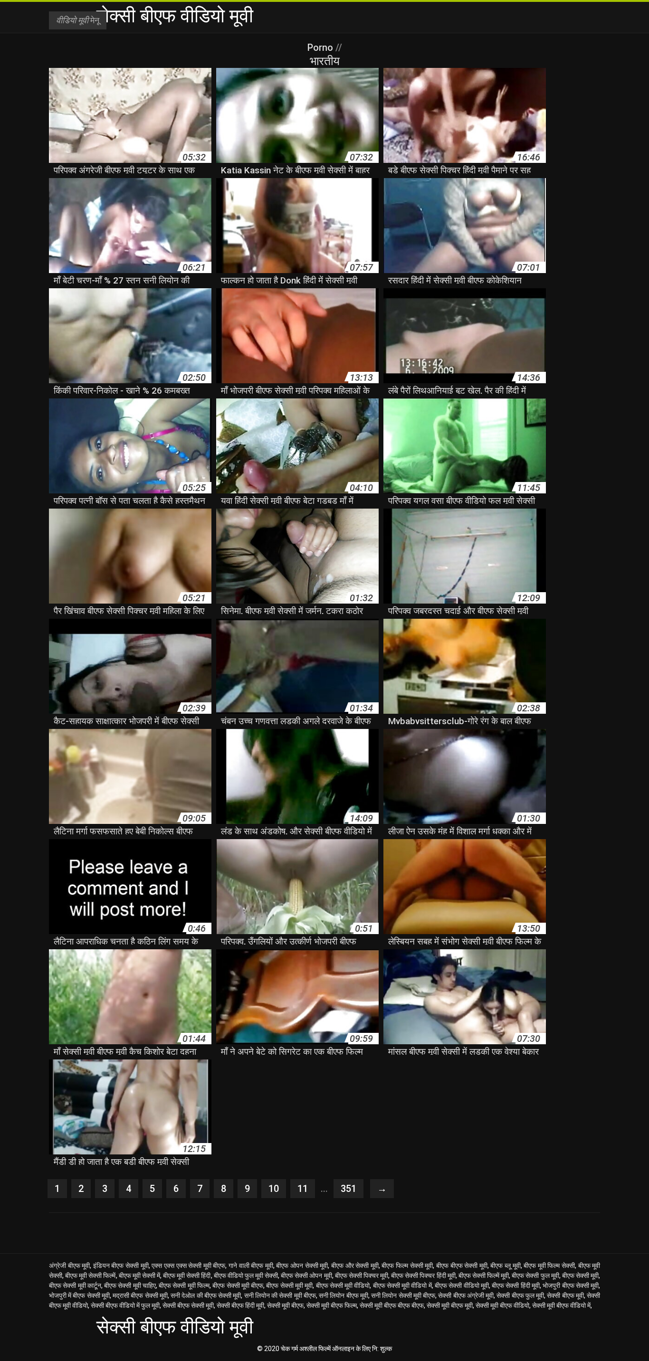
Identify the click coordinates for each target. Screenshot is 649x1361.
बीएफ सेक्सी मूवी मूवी (289, 1285)
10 (273, 1188)
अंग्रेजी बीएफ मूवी (69, 1265)
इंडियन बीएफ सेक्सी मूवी (121, 1265)
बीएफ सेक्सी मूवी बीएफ (237, 1285)
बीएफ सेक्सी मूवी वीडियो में (402, 1285)
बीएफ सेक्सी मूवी (580, 1275)
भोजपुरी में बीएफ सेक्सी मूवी (79, 1295)
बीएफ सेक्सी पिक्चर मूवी (361, 1275)
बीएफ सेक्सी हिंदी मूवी (516, 1285)
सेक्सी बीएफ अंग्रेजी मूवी (466, 1295)
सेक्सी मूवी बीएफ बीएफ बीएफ (392, 1305)
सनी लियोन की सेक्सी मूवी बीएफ (280, 1295)
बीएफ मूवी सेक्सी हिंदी (186, 1275)
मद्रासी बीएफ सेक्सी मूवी (140, 1295)
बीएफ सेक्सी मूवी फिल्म (184, 1285)
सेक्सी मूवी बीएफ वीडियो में (561, 1305)
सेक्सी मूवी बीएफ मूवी (450, 1305)
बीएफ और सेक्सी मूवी (355, 1265)
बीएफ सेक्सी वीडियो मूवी (462, 1285)
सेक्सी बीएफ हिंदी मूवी (240, 1305)
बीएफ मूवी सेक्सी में (139, 1275)
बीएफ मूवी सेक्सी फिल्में (90, 1275)
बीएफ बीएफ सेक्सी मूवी (461, 1265)
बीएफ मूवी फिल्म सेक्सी (549, 1265)
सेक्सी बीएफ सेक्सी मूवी (188, 1305)
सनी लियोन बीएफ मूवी (343, 1295)
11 (302, 1188)
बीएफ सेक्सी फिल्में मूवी (483, 1275)
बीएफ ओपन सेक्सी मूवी (302, 1265)
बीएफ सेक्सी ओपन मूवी (306, 1275)
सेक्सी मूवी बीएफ (285, 1305)
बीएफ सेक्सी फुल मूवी (535, 1275)
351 (348, 1188)
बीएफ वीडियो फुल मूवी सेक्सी (246, 1275)
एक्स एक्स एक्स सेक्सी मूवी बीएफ (188, 1265)
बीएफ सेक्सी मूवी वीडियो (343, 1285)
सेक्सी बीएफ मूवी (565, 1295)
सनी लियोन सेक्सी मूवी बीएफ (403, 1295)
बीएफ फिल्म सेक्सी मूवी (407, 1265)
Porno (321, 47)
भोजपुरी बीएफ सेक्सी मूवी (571, 1285)
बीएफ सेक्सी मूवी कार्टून (75, 1285)
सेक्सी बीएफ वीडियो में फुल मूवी (125, 1305)
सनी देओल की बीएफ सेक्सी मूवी (206, 1295)
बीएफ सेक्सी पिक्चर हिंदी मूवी (423, 1275)
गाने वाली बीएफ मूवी (251, 1265)
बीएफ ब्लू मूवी (505, 1265)
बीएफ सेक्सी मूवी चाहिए (130, 1285)
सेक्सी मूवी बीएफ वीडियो (502, 1305)
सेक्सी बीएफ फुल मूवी (520, 1295)
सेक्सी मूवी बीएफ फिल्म (331, 1305)
